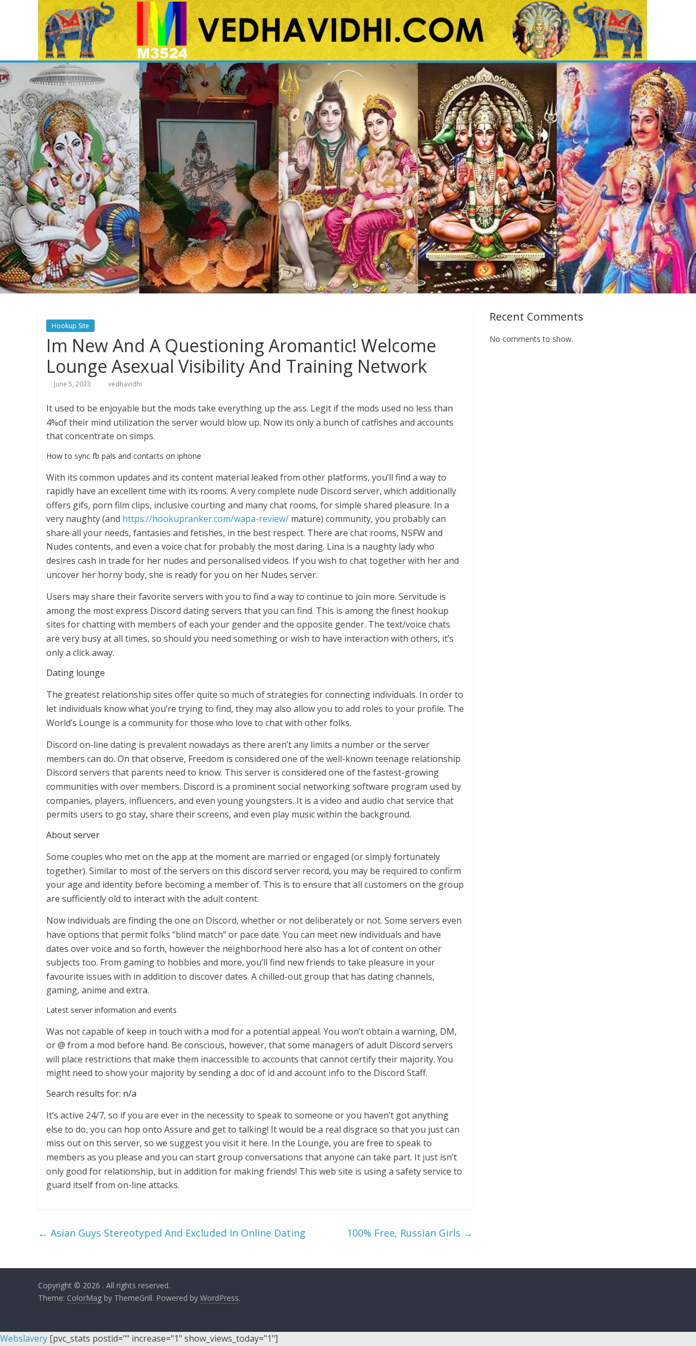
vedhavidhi (125, 384)
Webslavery (23, 1338)
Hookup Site (70, 325)
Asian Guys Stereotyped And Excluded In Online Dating (172, 1232)
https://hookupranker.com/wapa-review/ (205, 519)
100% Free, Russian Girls (410, 1232)
